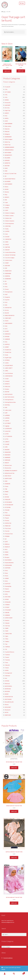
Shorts (6, 575)
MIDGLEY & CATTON (9, 473)
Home (4, 11)
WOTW (6, 712)
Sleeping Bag (8, 586)
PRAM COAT (8, 525)
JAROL (6, 370)
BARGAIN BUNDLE (9, 150)
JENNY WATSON (8, 376)
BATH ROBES (8, 152)
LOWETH (7, 441)
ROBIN (6, 554)
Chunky (6, 228)
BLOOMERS (7, 181)
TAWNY (6, 628)
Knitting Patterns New (10, 402)
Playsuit (7, 518)
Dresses (7, 289)
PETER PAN (7, 507)
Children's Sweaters (9, 221)
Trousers (7, 657)
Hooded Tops (8, 352)
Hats (6, 341)
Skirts (6, 581)
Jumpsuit (7, 381)
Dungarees (7, 297)
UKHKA (6, 670)
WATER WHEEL (8, 686)
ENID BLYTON (8, 307)
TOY (6, 649)
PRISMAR (7, 536)
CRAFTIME (7, 247)
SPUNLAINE (8, 602)
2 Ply (6, 89)
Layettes (7, 420)
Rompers (7, 557)
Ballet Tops (7, 144)
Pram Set (7, 531)
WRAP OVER (8, 715)
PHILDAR (7, 510)
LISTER (6, 433)
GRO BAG (7, 336)
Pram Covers (8, 528)
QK (5, 539)
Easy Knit (7, 299)
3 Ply (6, 94)
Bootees (7, 192)
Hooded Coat (8, 349)
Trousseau (7, 660)
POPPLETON (8, 523)
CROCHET (7, 249)
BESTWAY (7, 165)
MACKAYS (7, 449)
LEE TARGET (8, 423)
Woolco (7, 704)
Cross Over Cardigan (9, 257)
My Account (4, 973)
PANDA (6, 491)
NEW (6, 481)
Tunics (6, 662)
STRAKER (7, 604)
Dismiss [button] (3, 969)
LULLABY (7, 444)
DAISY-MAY (7, 265)
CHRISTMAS (8, 226)
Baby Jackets (8, 126)
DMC (6, 284)
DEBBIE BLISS (8, 270)
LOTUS (6, 439)
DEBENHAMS (8, 273)
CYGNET (7, 263)
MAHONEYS (7, 454)
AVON (6, 121)
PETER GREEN (8, 502)
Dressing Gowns (8, 291)
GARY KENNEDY (8, 323)
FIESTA (6, 320)
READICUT (7, 547)
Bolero (6, 186)
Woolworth (7, 710)
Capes (6, 202)
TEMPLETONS (8, 633)
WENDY (6, 694)
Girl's (6, 328)
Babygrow (7, 134)
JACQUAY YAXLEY (9, 365)
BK (5, 176)
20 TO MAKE (8, 92)
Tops (6, 644)
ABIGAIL (7, 100)
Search (14, 973)
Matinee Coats (8, 465)
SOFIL (6, 594)
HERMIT (7, 347)
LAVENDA (7, 418)
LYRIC (6, 447)
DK (5, 281)
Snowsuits (7, 591)
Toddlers (7, 641)
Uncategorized (8, 673)
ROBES (6, 552)
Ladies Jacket (8, 410)
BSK (6, 199)
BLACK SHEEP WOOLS (10, 178)
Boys (6, 194)
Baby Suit (7, 131)
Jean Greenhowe (9, 373)
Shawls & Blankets (9, 562)
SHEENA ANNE (8, 565)
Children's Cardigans (10, 213)
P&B (6, 489)
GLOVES (7, 331)
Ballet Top (7, 142)
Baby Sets (7, 129)
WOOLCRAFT (8, 707)
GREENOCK (7, 334)
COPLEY (7, 244)
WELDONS (7, 691)
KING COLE (7, 386)
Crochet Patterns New (10, 252)
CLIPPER (7, 231)
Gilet (6, 326)
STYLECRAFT (8, 610)
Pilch (6, 512)
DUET (6, 294)
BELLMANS (7, 157)
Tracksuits (7, 654)
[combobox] (14, 947)
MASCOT (7, 462)
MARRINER (7, 457)
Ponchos (7, 520)
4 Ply (6, 97)
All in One (7, 107)
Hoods (6, 355)
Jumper (7, 378)
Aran (6, 115)
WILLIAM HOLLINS (9, 702)
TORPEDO (7, 646)
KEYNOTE (7, 383)
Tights (6, 636)
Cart (21, 972)
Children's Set (8, 218)
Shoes (6, 573)
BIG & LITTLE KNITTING (10, 173)
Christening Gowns (9, 223)
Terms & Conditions (8, 958)
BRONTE (7, 197)
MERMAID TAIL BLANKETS (11, 470)
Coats (6, 234)
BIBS (6, 171)
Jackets (7, 362)
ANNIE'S (7, 113)
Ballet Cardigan (8, 139)
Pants (6, 494)
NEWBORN (7, 483)
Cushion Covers (8, 260)
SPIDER (7, 599)
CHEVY (6, 210)
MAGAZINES (8, 452)
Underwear (7, 675)
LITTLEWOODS (8, 436)
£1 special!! (7, 86)
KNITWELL (7, 405)
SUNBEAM (7, 615)
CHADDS (7, 207)
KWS (6, 407)
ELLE (6, 302)
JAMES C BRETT (9, 368)
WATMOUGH (8, 688)
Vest (6, 678)
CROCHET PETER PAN (10, 255)
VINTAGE (7, 681)
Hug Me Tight (8, 357)
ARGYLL (7, 118)
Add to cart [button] (7, 71)
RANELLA (7, 544)
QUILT (6, 541)
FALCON (7, 313)
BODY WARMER (8, 184)
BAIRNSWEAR (8, 136)
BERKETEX (7, 163)
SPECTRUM (7, 596)
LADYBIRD (7, 415)
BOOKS (6, 189)
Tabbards (7, 623)
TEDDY (6, 631)
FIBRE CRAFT (8, 318)
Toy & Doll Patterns (9, 652)
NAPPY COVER (8, 478)
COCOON (7, 236)
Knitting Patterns (9, 399)
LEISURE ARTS (8, 428)
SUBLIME (7, 612)
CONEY (6, 242)
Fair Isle (7, 310)
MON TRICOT (8, 476)
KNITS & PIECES (8, 394)
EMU (6, 305)
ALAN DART (7, 105)
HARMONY (7, 339)
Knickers (7, 389)
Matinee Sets (8, 468)
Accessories (7, 102)
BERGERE (7, 160)
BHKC (6, 168)
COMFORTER (8, 239)
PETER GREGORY (9, 504)
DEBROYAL (7, 276)
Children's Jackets (9, 215)
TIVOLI (6, 639)
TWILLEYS (7, 665)
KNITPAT (7, 391)
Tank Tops (7, 625)
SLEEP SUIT (7, 583)
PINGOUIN (7, 515)
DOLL (6, 286)
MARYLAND (7, 460)
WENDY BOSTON (9, 696)
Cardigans (7, 205)
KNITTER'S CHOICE (9, 397)
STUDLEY (7, 607)
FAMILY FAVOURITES (9, 315)
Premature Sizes (9, 533)
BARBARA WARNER (9, 147)
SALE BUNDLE (8, 560)
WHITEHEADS (8, 699)
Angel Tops (7, 110)
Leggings (7, 426)
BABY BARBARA (8, 123)
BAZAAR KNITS (8, 155)
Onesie (6, 486)
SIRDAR (7, 578)
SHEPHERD (7, 568)
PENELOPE (7, 499)
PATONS (7, 497)
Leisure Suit (7, 431)
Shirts (6, 570)
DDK (6, 268)
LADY (6, 412)
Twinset (7, 667)
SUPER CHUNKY (8, 618)
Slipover (7, 589)
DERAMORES (8, 278)
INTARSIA (7, 360)
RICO (6, 549)
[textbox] (14, 947)
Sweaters (7, 620)
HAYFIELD (7, 344)
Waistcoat (7, 683)
